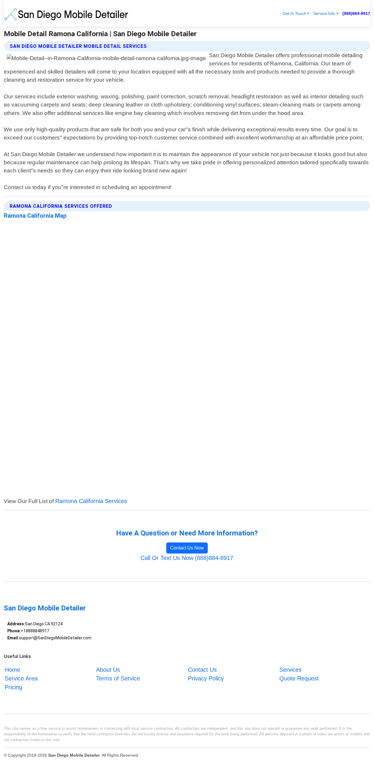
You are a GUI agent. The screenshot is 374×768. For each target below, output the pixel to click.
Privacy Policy (206, 678)
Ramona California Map (35, 215)
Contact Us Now (187, 547)
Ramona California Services (91, 501)
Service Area (21, 678)
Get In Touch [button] (294, 13)
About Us (108, 669)
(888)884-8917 (356, 13)
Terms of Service (118, 678)
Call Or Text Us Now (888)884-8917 (187, 558)
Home (12, 669)
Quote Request (299, 678)
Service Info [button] (324, 13)
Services (290, 669)
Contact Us (202, 669)
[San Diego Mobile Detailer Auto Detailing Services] (67, 13)
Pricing (13, 687)
